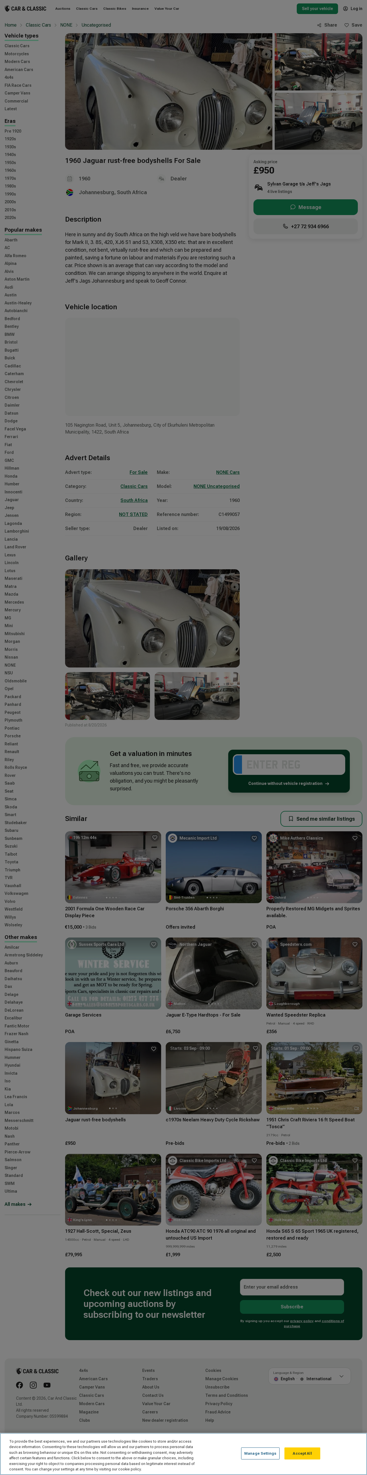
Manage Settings (260, 1453)
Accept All (302, 1453)
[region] (183, 1454)
